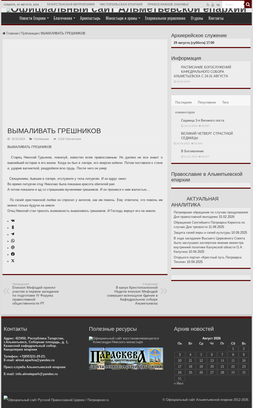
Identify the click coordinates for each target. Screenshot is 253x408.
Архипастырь (90, 18)
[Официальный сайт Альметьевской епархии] (126, 10)
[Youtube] (213, 5)
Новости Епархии (33, 18)
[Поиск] (248, 4)
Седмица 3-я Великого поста (202, 120)
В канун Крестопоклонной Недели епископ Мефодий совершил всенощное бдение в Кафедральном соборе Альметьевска (132, 293)
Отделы (197, 18)
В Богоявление (192, 151)
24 (179, 372)
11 (190, 360)
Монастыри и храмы (121, 18)
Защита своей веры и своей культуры (202, 232)
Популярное (207, 102)
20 (212, 366)
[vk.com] (218, 5)
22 (233, 366)
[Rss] (208, 5)
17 (179, 366)
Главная (10, 17)
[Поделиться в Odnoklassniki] (13, 228)
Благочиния (63, 18)
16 (244, 360)
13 (212, 360)
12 (201, 360)
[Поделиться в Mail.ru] (13, 248)
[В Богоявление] (176, 151)
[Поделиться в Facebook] (13, 254)
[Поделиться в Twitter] (13, 261)
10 (179, 360)
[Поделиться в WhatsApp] (13, 241)
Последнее (183, 102)
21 (222, 366)
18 (190, 366)
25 (190, 372)
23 (244, 366)
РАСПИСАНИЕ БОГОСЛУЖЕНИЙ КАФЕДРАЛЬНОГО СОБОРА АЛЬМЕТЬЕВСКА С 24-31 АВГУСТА (202, 71)
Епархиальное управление (165, 18)
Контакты (216, 18)
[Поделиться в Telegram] (12, 234)
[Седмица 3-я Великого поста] (176, 120)
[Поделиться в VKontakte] (13, 221)
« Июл (178, 383)
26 (201, 372)
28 (222, 372)
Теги (225, 102)
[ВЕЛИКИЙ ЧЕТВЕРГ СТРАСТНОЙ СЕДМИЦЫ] (176, 133)
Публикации (30, 33)
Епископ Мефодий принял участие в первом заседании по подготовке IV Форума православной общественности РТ (35, 293)
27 (212, 372)
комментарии (185, 112)
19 (201, 366)
